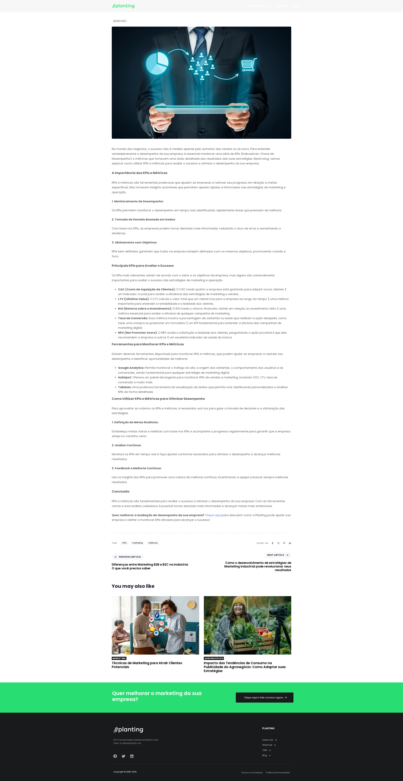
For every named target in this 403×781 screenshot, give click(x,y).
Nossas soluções (256, 6)
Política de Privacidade (278, 772)
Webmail (267, 745)
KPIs (124, 542)
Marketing (120, 21)
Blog (295, 6)
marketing (137, 542)
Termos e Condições (252, 772)
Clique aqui (213, 515)
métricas (153, 542)
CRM (264, 750)
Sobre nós (281, 6)
